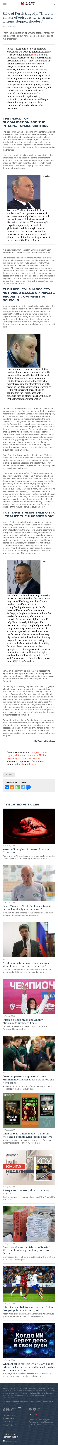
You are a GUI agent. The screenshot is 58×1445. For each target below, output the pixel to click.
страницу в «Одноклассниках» (23, 758)
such (33, 54)
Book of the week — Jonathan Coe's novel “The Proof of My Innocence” (29, 1195)
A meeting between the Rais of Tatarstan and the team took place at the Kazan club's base (28, 1082)
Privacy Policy (9, 1425)
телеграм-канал (38, 752)
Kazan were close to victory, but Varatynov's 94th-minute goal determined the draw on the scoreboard (28, 1312)
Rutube (21, 764)
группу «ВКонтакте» (18, 755)
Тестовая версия (10, 1437)
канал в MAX (37, 755)
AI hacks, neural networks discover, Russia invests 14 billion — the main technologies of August (29, 1369)
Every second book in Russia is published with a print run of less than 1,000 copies (29, 1253)
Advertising (8, 1418)
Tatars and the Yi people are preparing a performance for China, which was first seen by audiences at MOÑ (29, 854)
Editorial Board (10, 1415)
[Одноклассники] (12, 787)
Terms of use (8, 1422)
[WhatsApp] (18, 787)
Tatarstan (9, 774)
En (36, 1414)
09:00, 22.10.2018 (9, 27)
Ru (31, 1414)
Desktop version (10, 1434)
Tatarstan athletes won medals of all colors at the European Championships (25, 1024)
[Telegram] (23, 787)
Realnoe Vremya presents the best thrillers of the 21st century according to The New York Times (27, 1138)
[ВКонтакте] (7, 787)
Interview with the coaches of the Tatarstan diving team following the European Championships (28, 910)
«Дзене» (31, 764)
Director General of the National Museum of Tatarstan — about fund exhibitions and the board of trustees (28, 967)
